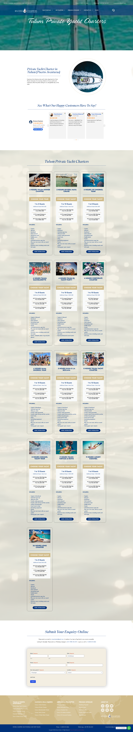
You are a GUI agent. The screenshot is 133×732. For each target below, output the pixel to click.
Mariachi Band (82, 707)
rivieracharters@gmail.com (120, 3)
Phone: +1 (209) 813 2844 (82, 3)
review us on (37, 129)
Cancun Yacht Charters (40, 705)
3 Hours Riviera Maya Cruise (20, 709)
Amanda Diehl (57, 114)
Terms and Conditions (80, 730)
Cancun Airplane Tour (62, 710)
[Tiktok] (107, 706)
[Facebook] (111, 706)
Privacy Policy (72, 730)
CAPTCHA (32, 677)
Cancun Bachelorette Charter (42, 710)
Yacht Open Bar (83, 710)
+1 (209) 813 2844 (91, 642)
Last (49, 658)
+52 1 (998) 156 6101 (72, 642)
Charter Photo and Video (85, 712)
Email (70, 662)
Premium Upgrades (73, 10)
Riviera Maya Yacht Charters (20, 706)
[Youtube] (111, 710)
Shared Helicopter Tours (63, 707)
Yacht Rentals (46, 10)
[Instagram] (102, 706)
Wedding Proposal (83, 705)
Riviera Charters (38, 121)
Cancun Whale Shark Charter (42, 715)
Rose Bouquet (82, 715)
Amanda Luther (95, 114)
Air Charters (59, 10)
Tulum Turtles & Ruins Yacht (19, 716)
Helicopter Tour (60, 705)
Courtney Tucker (77, 114)
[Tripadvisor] (102, 710)
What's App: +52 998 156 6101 (101, 3)
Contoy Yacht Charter (40, 712)
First (31, 658)
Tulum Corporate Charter (19, 711)
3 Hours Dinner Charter (41, 707)
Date (70, 653)
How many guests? (37, 670)
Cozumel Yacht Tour (18, 714)
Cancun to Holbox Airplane (64, 712)
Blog (96, 10)
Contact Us (87, 10)
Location (71, 670)
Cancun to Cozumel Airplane (64, 715)
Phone (34, 662)
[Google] (107, 710)
